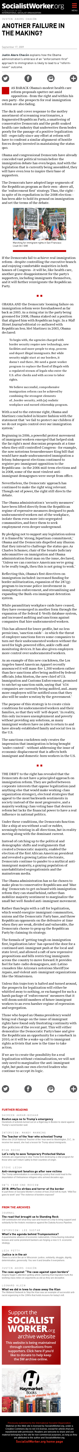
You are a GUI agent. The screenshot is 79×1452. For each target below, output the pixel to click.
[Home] (33, 6)
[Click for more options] (73, 81)
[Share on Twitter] (5, 81)
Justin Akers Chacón (19, 19)
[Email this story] (51, 81)
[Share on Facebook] (28, 81)
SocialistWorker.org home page (39, 1441)
